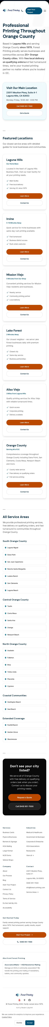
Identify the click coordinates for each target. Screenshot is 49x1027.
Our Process (7, 876)
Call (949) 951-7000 (24, 106)
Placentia (10, 679)
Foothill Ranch (12, 725)
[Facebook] (29, 1000)
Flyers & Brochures (10, 837)
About (5, 871)
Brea (9, 665)
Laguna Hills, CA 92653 (35, 878)
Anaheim (10, 650)
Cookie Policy (7, 1017)
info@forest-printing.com (35, 887)
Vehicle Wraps (8, 860)
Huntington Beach (14, 702)
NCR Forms (7, 855)
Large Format (8, 851)
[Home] (11, 11)
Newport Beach (13, 635)
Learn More (24, 196)
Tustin (9, 606)
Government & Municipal (35, 837)
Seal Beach (11, 709)
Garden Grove (12, 732)
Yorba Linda (11, 672)
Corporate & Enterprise (34, 842)
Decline (19, 1023)
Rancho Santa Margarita (16, 569)
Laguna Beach (12, 590)
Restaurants (30, 851)
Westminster (12, 739)
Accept (30, 1023)
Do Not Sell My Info (10, 903)
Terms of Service (9, 898)
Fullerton (10, 658)
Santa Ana (11, 620)
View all (30, 855)
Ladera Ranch (12, 576)
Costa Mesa (12, 613)
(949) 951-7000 (32, 883)
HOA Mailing (7, 846)
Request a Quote (24, 797)
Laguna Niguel (12, 548)
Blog (4, 880)
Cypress (10, 686)
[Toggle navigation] (44, 10)
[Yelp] (19, 1000)
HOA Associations (32, 846)
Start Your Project (9, 885)
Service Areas (32, 892)
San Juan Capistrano (15, 562)
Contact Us (24, 203)
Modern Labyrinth (27, 1008)
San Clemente (12, 583)
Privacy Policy (8, 894)
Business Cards (8, 832)
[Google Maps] (24, 1000)
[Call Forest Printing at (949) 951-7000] (22, 10)
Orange (10, 627)
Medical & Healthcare (34, 832)
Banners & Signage (10, 842)
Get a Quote (24, 113)
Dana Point (11, 555)
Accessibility (7, 908)
